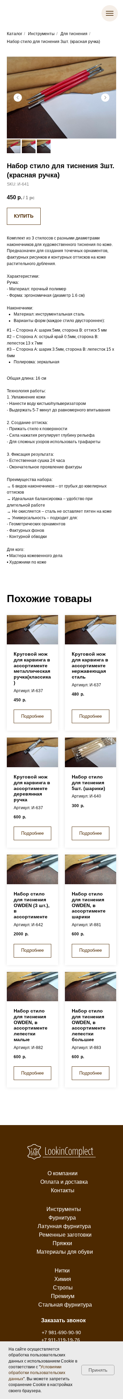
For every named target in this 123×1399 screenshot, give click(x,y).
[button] (63, 1320)
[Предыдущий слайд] (18, 97)
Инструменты (41, 33)
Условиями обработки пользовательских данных (37, 1373)
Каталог (14, 33)
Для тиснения (73, 33)
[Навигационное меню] (109, 13)
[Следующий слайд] (105, 97)
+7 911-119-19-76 (60, 1340)
